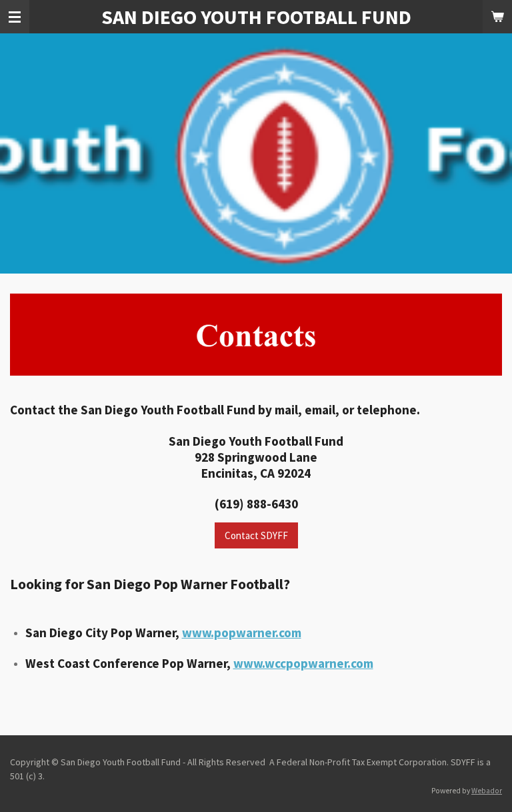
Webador (486, 790)
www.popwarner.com (241, 633)
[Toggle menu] (14, 16)
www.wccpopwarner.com (303, 663)
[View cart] (497, 16)
